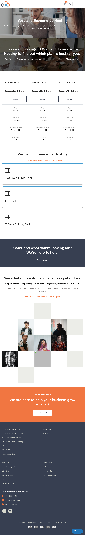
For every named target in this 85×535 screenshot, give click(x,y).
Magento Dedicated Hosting (12, 433)
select (15, 99)
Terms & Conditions (49, 475)
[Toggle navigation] (81, 4)
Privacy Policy (47, 471)
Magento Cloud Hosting (11, 429)
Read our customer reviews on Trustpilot (45, 296)
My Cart (45, 433)
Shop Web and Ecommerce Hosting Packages (45, 160)
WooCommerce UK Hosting (12, 441)
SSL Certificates (8, 450)
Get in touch (42, 259)
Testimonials (47, 462)
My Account (46, 429)
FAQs (44, 467)
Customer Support (9, 479)
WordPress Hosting (9, 446)
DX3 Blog (5, 471)
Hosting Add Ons (8, 454)
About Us (5, 462)
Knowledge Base (8, 483)
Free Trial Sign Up (9, 467)
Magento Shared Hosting (11, 437)
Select (42, 99)
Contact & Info (7, 475)
